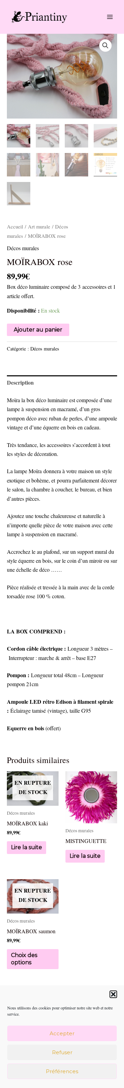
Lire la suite (26, 847)
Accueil (15, 226)
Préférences (62, 1071)
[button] (113, 994)
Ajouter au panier (38, 329)
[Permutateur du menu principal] (110, 17)
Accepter (62, 1033)
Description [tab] (20, 382)
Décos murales (23, 248)
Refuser (62, 1052)
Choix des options (24, 959)
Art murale (39, 226)
